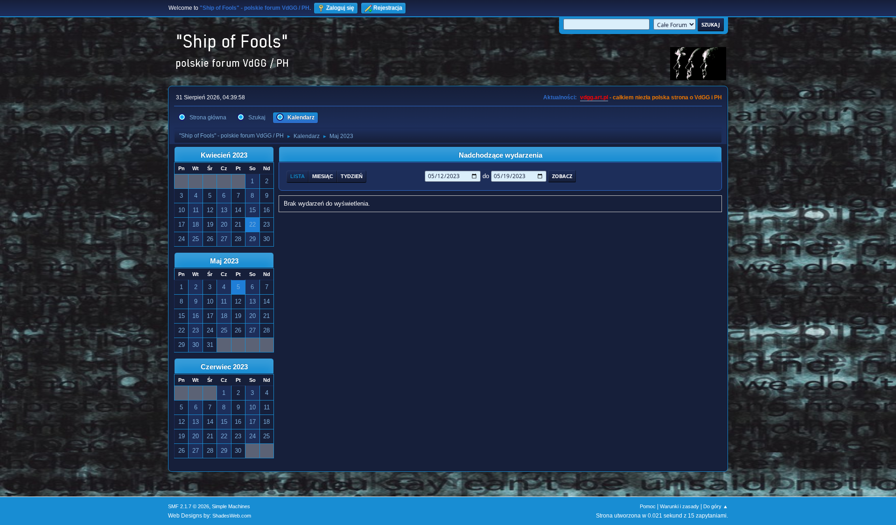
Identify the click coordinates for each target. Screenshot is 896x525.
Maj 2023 (224, 261)
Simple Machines (231, 506)
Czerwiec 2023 (224, 367)
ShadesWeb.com (231, 515)
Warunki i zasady (679, 506)
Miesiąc (322, 176)
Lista (297, 176)
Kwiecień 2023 (224, 155)
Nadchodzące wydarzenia (500, 155)
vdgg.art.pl (594, 97)
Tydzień (352, 176)
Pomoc (648, 506)
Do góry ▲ (715, 506)
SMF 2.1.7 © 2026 (188, 506)
